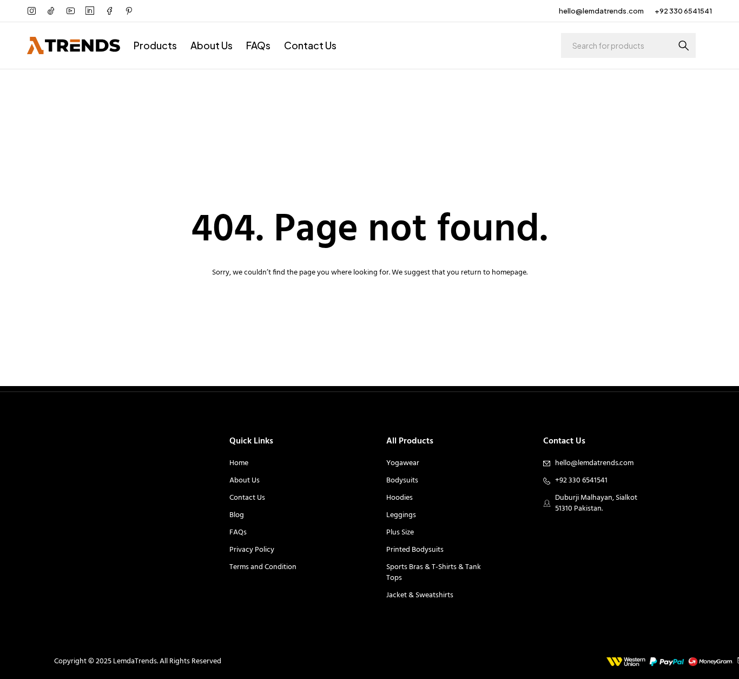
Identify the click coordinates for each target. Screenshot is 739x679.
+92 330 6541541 (683, 10)
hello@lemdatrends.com (601, 10)
